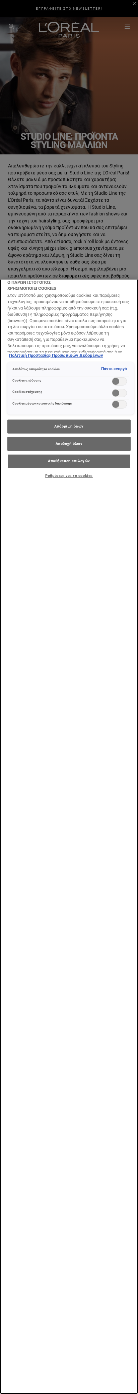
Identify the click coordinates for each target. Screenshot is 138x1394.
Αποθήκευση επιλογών (69, 461)
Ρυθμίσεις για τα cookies (69, 475)
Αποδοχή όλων (69, 443)
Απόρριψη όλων (68, 426)
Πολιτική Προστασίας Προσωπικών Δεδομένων (56, 355)
